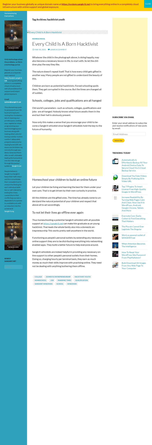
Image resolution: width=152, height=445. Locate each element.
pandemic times (64, 280)
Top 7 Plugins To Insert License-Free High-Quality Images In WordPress (134, 189)
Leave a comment (58, 49)
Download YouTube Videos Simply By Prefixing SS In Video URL (134, 178)
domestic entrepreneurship (58, 277)
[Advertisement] (67, 155)
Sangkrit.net (16, 166)
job (52, 280)
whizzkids (72, 284)
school (60, 284)
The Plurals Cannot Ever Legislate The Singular (133, 227)
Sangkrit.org (9, 211)
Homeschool (38, 39)
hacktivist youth (82, 277)
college (38, 277)
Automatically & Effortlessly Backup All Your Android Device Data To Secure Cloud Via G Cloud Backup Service (135, 165)
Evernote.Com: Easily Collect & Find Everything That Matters (133, 218)
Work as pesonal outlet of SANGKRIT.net (133, 236)
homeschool (40, 280)
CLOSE (148, 4)
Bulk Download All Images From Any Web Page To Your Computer (134, 266)
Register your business (14, 4)
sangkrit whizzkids (43, 284)
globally (30, 4)
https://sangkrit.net (53, 223)
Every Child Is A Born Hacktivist (65, 44)
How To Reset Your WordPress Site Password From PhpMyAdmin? (133, 255)
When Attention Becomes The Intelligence (133, 245)
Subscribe (118, 140)
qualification (81, 280)
